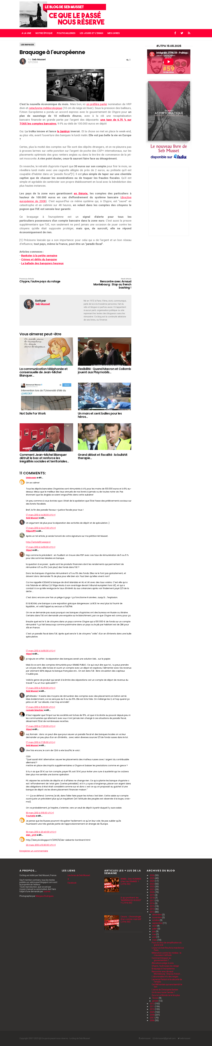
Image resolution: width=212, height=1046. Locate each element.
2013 (152, 912)
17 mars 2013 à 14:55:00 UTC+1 (40, 547)
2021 (152, 889)
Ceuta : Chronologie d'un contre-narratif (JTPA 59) (131, 919)
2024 (152, 881)
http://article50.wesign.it (38, 542)
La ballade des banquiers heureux (42, 263)
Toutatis (30, 815)
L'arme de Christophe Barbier (165, 989)
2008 (152, 1015)
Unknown (31, 477)
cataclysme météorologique (45, 108)
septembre (157, 923)
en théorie (81, 193)
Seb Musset (32, 517)
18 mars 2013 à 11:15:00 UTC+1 (40, 812)
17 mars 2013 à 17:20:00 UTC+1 (40, 726)
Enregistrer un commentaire (33, 850)
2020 (152, 892)
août (154, 926)
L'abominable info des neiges (165, 976)
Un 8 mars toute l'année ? (163, 992)
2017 (152, 900)
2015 (152, 906)
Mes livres (113, 33)
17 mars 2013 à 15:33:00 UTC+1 (40, 707)
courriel (46, 891)
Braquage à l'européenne (163, 968)
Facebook (72, 883)
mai (154, 934)
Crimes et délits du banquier (39, 259)
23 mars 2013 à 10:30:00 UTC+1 (41, 845)
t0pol (29, 550)
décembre (157, 914)
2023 (152, 884)
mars (154, 940)
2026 (152, 875)
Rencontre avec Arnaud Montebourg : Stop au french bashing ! (112, 284)
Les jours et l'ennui (91, 33)
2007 (152, 1018)
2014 (152, 909)
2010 (152, 1009)
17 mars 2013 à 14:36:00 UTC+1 (40, 514)
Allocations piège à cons (163, 963)
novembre (157, 917)
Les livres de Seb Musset (79, 875)
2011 (152, 1006)
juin (154, 931)
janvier (155, 1001)
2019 (152, 895)
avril (154, 937)
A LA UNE (26, 33)
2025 (152, 878)
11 (130, 60)
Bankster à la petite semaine (39, 255)
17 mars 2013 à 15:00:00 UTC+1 (40, 688)
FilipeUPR (31, 531)
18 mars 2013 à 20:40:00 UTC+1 (41, 831)
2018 (152, 898)
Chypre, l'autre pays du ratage (39, 280)
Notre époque (43, 33)
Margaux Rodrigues (45, 896)
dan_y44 (31, 834)
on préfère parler (96, 104)
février (155, 998)
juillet (154, 929)
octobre (156, 920)
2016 (152, 903)
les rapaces (27, 44)
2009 (152, 1012)
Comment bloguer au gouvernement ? (161, 959)
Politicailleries (66, 33)
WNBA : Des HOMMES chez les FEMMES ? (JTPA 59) (131, 881)
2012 (152, 1003)
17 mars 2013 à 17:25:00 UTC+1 (40, 742)
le (63, 131)
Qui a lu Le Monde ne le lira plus (166, 995)
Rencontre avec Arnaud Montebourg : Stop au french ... (167, 972)
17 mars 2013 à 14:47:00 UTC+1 (41, 528)
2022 (152, 886)
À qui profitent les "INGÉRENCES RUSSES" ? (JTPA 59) (131, 900)
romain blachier (35, 710)
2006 (152, 1020)
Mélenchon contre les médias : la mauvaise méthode (166, 954)
